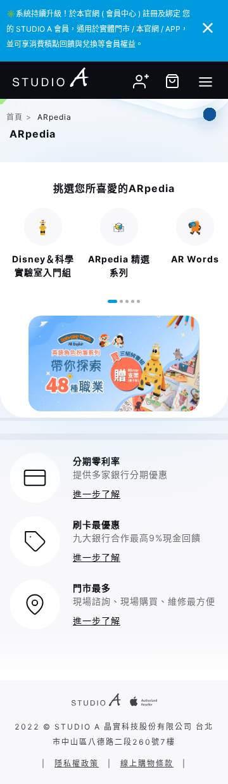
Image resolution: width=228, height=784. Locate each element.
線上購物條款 (147, 763)
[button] (112, 301)
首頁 (14, 117)
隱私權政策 (76, 763)
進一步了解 (96, 494)
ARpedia (54, 117)
